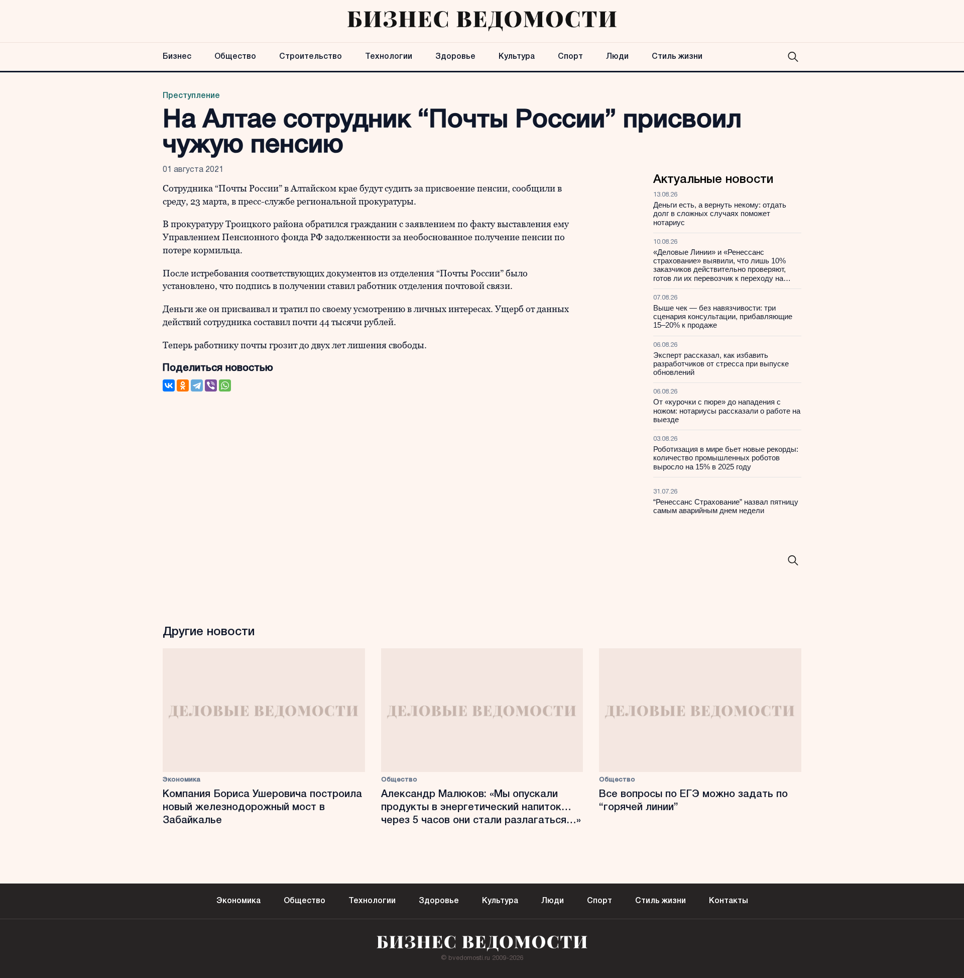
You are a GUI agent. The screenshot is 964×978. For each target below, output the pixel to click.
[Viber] (211, 385)
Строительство (310, 56)
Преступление (191, 96)
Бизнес (177, 56)
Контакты (728, 901)
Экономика (181, 780)
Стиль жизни (677, 56)
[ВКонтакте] (169, 385)
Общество (235, 56)
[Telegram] (197, 385)
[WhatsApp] (225, 385)
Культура (517, 56)
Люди (617, 56)
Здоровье (455, 56)
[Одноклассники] (183, 385)
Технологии (388, 56)
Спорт (570, 56)
